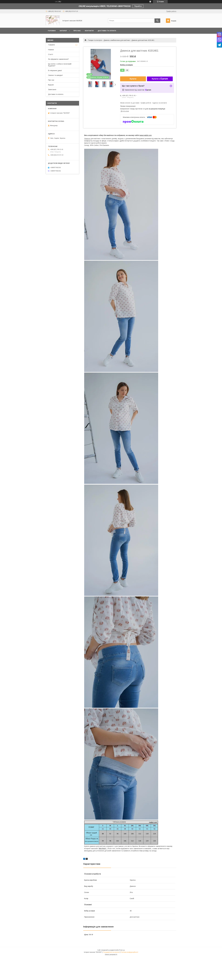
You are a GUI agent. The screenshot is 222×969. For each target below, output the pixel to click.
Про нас (77, 31)
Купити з (156, 79)
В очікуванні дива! (55, 70)
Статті (50, 54)
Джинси (87, 138)
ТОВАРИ (51, 45)
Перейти (138, 6)
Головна (52, 31)
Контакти (89, 31)
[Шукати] (157, 20)
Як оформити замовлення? (58, 59)
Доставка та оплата (107, 31)
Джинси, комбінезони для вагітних (117, 40)
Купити (133, 79)
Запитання (52, 89)
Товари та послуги (95, 40)
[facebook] (84, 859)
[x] (87, 859)
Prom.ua (122, 950)
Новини (51, 50)
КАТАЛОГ (63, 31)
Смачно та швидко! (55, 75)
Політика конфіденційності (129, 952)
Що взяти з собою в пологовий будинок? (59, 65)
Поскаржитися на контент (111, 952)
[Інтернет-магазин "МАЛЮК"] (53, 25)
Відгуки (51, 85)
